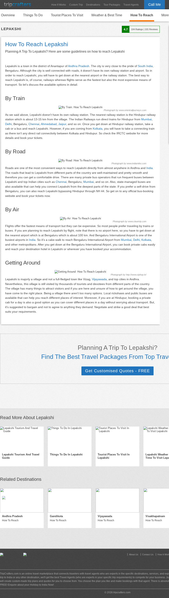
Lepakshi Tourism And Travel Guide (20, 456)
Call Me (154, 4)
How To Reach (141, 15)
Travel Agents (131, 4)
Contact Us (148, 554)
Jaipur (62, 124)
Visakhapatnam (155, 516)
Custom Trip (76, 4)
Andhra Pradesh (78, 66)
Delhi (8, 124)
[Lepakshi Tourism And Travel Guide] (22, 439)
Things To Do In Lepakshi (66, 454)
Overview (8, 15)
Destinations (93, 4)
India (149, 168)
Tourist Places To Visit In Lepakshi (114, 456)
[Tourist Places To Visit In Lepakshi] (117, 439)
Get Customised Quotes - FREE (117, 371)
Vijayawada (99, 279)
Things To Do (33, 15)
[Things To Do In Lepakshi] (70, 439)
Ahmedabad (49, 124)
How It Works (58, 4)
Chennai (33, 124)
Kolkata (97, 128)
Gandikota (56, 516)
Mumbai (146, 119)
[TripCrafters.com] (17, 4)
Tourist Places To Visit (67, 15)
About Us (133, 554)
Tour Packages (111, 4)
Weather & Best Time (106, 15)
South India (145, 66)
